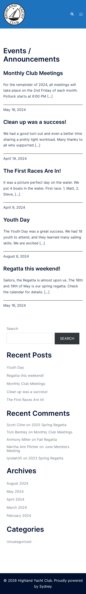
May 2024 (15, 491)
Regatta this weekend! (31, 269)
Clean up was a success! (34, 122)
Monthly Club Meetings (33, 73)
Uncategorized (19, 541)
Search (12, 328)
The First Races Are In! (32, 171)
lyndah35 (14, 458)
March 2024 (17, 507)
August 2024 (17, 483)
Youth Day (16, 220)
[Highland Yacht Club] (14, 14)
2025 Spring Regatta (49, 425)
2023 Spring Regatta (45, 458)
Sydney (45, 586)
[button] (72, 14)
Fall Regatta (47, 439)
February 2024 (19, 515)
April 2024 (15, 499)
